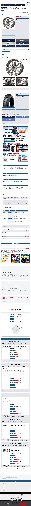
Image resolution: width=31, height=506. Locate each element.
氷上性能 (10, 175)
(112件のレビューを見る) (16, 114)
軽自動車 (22, 181)
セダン (5, 181)
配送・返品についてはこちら (7, 272)
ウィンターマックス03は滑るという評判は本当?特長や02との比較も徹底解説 (15, 200)
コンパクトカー (17, 181)
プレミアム (5, 175)
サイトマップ (18, 492)
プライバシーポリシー (13, 492)
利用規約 (8, 492)
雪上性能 (15, 175)
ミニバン (9, 181)
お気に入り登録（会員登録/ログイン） (24, 12)
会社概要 (5, 492)
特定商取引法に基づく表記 (24, 492)
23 (23, 468)
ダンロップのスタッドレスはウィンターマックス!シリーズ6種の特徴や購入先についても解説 (15, 198)
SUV (12, 181)
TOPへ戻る (16, 481)
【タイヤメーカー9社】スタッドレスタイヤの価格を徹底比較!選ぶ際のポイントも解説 (15, 204)
